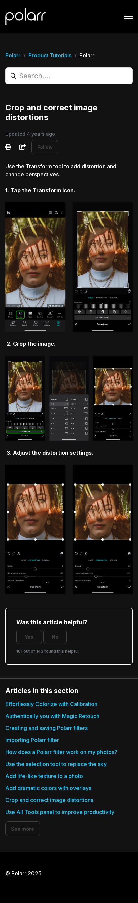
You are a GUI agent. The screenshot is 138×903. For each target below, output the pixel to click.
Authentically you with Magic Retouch (52, 716)
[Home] (25, 16)
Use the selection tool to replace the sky (56, 764)
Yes (29, 637)
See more (22, 829)
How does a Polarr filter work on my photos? (61, 752)
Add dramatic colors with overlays (48, 788)
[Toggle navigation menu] (128, 16)
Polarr (12, 55)
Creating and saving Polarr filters (46, 728)
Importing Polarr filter (32, 740)
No (55, 637)
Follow (45, 147)
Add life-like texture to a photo (44, 776)
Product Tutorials (49, 55)
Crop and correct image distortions (49, 800)
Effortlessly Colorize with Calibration (51, 704)
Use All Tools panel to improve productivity (59, 812)
